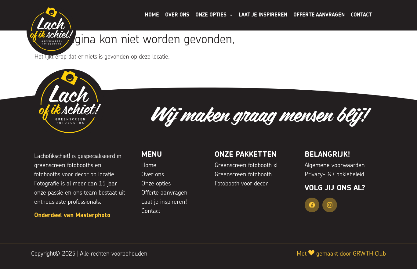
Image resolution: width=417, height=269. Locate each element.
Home (152, 15)
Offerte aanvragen (319, 15)
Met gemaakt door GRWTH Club (341, 254)
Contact (361, 15)
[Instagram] (329, 205)
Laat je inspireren (263, 15)
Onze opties (211, 15)
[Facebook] (312, 205)
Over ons (177, 15)
